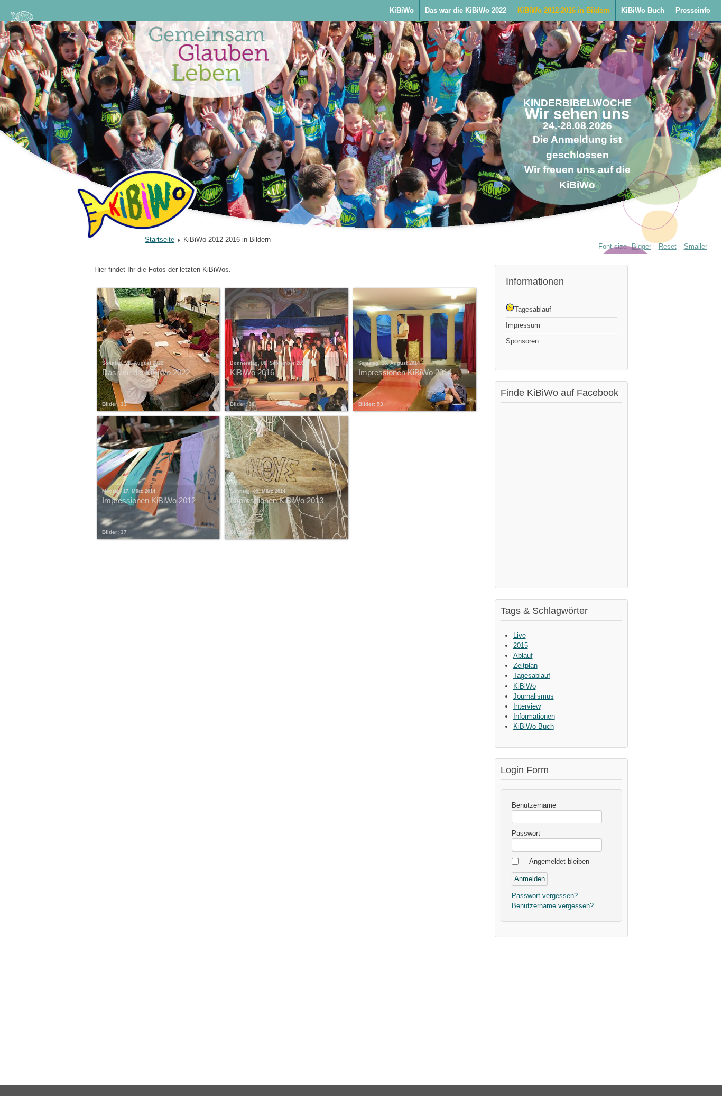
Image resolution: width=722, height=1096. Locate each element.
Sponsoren (522, 341)
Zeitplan (525, 665)
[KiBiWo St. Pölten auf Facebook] (564, 494)
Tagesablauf (531, 676)
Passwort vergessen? (545, 896)
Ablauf (523, 655)
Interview (527, 706)
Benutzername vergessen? (553, 906)
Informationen (534, 716)
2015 (520, 645)
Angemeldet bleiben (559, 861)
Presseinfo (692, 10)
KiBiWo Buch (642, 10)
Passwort (526, 833)
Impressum (523, 325)
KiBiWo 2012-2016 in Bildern (563, 10)
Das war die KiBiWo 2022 (465, 10)
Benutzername (534, 805)
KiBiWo (402, 10)
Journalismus (533, 696)
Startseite (159, 239)
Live (519, 635)
